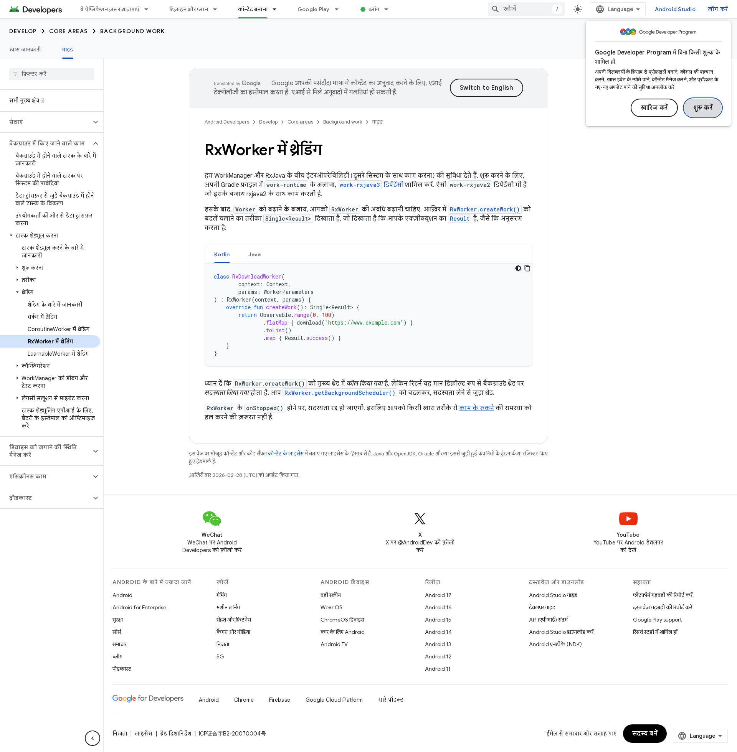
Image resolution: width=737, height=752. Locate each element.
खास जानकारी (25, 49)
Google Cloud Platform (334, 699)
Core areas (68, 31)
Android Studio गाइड (553, 595)
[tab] (222, 254)
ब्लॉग (374, 9)
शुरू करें (703, 108)
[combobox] (526, 9)
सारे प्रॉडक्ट (390, 699)
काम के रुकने (476, 408)
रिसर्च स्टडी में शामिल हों (655, 631)
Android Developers (227, 122)
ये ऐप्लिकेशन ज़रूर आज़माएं (109, 9)
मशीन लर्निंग (228, 607)
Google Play (313, 9)
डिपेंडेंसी (371, 185)
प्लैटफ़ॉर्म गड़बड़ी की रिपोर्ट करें (662, 595)
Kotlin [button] (222, 254)
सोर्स (116, 631)
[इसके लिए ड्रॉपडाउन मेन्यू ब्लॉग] (389, 9)
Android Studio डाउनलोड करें (561, 631)
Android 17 (438, 595)
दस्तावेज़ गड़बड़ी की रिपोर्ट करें (662, 607)
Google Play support (657, 619)
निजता (222, 644)
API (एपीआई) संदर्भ (548, 619)
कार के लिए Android (343, 631)
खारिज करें (654, 108)
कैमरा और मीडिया (233, 631)
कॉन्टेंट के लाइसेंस (286, 453)
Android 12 (438, 656)
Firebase (279, 699)
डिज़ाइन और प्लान (188, 9)
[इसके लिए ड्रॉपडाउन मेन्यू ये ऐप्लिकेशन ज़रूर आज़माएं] (149, 9)
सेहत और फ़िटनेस (233, 619)
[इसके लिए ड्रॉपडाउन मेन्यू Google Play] (340, 9)
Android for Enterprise (139, 607)
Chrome (244, 699)
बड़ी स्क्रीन (331, 595)
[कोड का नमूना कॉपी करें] (527, 268)
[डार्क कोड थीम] (518, 268)
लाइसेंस (143, 734)
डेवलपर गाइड (542, 607)
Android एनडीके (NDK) (555, 644)
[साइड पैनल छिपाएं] (92, 738)
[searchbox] (51, 74)
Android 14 (438, 631)
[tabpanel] (368, 315)
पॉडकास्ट (121, 668)
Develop (23, 31)
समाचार (119, 644)
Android (122, 595)
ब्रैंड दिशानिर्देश (175, 734)
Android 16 (438, 607)
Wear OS (331, 607)
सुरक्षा (117, 619)
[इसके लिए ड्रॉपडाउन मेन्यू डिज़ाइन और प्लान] (218, 9)
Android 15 (438, 619)
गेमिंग (221, 595)
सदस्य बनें (645, 733)
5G (220, 656)
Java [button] (254, 254)
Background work (132, 31)
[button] (45, 122)
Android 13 (438, 644)
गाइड (67, 49)
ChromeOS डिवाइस (342, 619)
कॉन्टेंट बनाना (253, 9)
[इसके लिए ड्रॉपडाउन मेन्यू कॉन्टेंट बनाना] (278, 9)
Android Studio (675, 9)
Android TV (334, 644)
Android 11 (438, 668)
